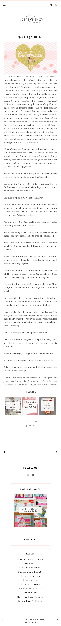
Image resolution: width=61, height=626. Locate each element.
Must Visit (30, 592)
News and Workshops (30, 597)
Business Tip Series (30, 559)
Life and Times (30, 421)
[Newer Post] (4, 452)
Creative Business (30, 567)
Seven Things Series (30, 601)
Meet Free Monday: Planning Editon (30, 510)
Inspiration (30, 580)
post (10, 107)
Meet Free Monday (30, 588)
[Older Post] (56, 452)
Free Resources (30, 576)
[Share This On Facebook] (26, 425)
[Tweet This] (30, 425)
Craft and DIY (30, 563)
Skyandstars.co (30, 622)
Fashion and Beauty (30, 572)
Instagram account (28, 142)
